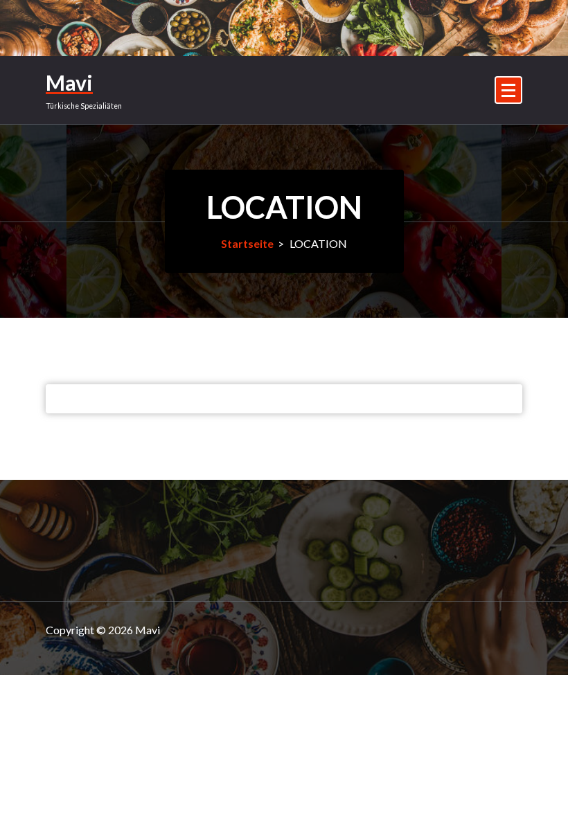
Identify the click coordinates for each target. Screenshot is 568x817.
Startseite (247, 243)
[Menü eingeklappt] (508, 90)
